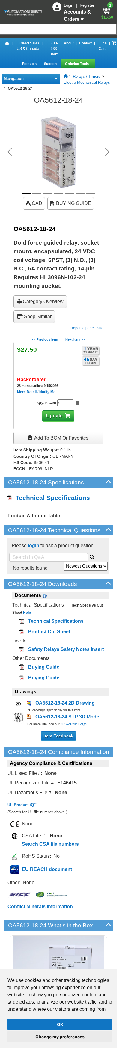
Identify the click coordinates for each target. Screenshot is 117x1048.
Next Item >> (75, 339)
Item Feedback (59, 735)
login (33, 545)
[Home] (7, 49)
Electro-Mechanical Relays (87, 82)
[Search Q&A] (92, 556)
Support (51, 63)
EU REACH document (47, 869)
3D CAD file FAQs (74, 724)
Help (26, 612)
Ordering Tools (77, 63)
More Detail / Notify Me (36, 392)
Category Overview (43, 301)
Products (30, 63)
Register (87, 5)
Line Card (103, 46)
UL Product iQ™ (23, 805)
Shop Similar (37, 316)
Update (54, 415)
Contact (85, 43)
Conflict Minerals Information (40, 906)
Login (69, 5)
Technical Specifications (51, 497)
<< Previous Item (45, 339)
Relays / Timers (86, 76)
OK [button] (60, 1024)
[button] (10, 152)
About (69, 43)
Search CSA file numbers (50, 844)
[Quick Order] (114, 49)
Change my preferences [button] (60, 1036)
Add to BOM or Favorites (60, 438)
